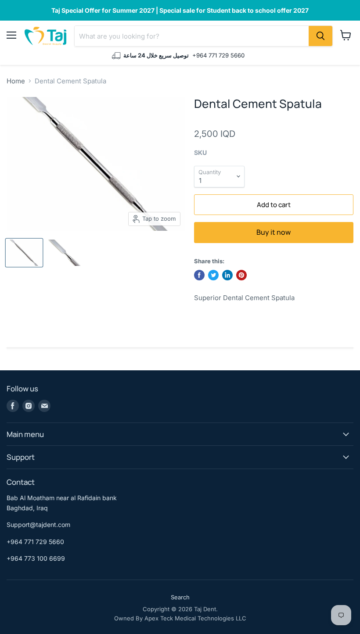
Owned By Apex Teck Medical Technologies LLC (180, 618)
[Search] (320, 36)
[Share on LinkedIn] (227, 275)
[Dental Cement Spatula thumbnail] (24, 253)
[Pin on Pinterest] (241, 275)
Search (180, 597)
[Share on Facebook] (199, 275)
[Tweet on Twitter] (213, 275)
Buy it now (273, 232)
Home (16, 81)
